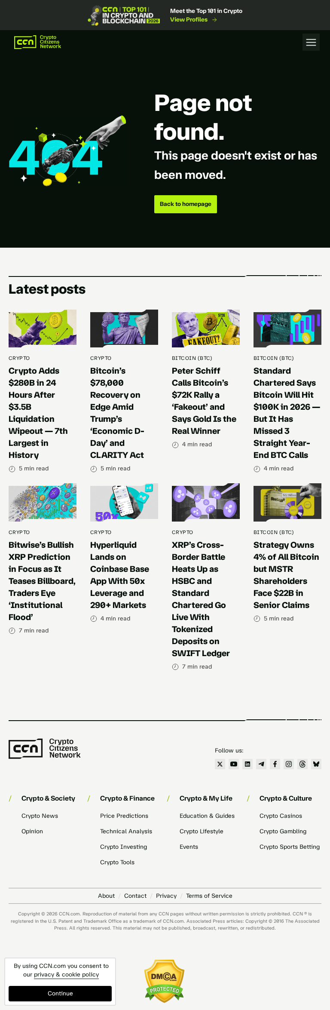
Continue (60, 993)
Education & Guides (207, 816)
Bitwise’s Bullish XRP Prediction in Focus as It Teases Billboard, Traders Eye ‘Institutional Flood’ (42, 581)
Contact (135, 895)
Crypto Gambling (283, 831)
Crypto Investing (123, 846)
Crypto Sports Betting (290, 846)
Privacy (166, 895)
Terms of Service (209, 895)
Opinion (32, 831)
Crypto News (39, 816)
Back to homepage (185, 204)
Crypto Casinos (281, 816)
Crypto (19, 358)
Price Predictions (124, 816)
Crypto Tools (117, 862)
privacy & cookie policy (66, 974)
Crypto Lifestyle (201, 831)
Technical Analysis (126, 831)
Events (189, 846)
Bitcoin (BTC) (192, 358)
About (106, 895)
